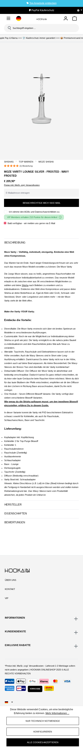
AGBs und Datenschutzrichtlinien (40, 212)
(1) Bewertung (26, 166)
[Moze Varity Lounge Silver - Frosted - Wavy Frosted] (41, 98)
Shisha (25, 285)
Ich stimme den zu (34, 212)
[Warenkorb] (74, 19)
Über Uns (10, 580)
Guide (45, 405)
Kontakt (10, 589)
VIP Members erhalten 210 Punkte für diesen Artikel (32, 217)
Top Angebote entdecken (43, 3)
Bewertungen (14, 522)
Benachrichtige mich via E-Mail (41, 203)
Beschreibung (14, 242)
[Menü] (8, 19)
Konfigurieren (42, 731)
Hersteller (13, 504)
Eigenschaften (15, 513)
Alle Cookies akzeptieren (42, 742)
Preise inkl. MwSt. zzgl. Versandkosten (22, 185)
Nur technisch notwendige (43, 721)
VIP (6, 598)
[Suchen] (9, 28)
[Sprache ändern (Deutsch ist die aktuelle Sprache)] (81, 10)
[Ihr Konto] (65, 19)
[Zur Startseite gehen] (41, 19)
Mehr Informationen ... (57, 713)
